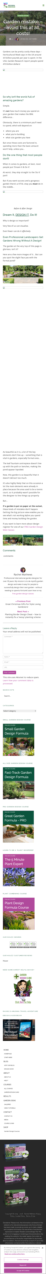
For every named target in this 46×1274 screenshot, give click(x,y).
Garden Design (23, 16)
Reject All (23, 1265)
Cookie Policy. (20, 1216)
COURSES (7, 1084)
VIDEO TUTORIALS (10, 1108)
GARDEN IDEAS (10, 1100)
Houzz (5, 961)
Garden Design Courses (12, 1131)
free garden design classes (23, 593)
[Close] (42, 1248)
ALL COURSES (8, 1088)
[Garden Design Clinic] (23, 988)
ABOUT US (7, 1077)
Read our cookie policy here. (15, 1254)
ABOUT (7, 1073)
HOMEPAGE (8, 1054)
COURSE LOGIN (9, 1123)
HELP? (6, 1080)
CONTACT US (8, 1116)
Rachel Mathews (23, 574)
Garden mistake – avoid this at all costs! (23, 27)
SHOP (6, 1127)
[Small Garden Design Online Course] (16, 1198)
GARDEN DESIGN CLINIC (11, 1092)
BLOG (6, 1061)
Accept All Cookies (23, 1271)
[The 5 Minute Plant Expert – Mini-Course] (16, 1175)
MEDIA (6, 1120)
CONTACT (8, 1112)
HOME (6, 1050)
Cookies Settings (23, 1260)
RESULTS (7, 1096)
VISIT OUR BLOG (9, 1065)
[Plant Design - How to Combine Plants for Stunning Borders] (16, 1152)
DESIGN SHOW (9, 1069)
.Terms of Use (30, 1216)
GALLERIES (7, 1104)
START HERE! (8, 1057)
